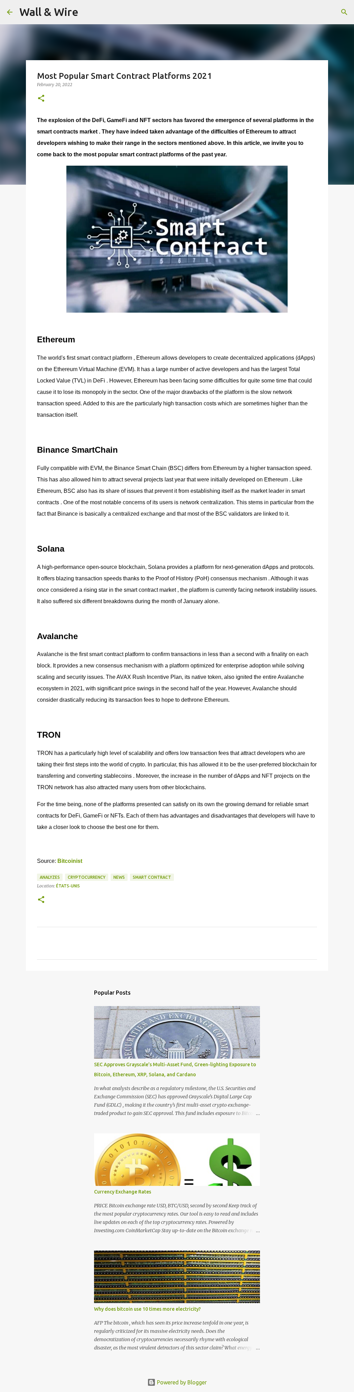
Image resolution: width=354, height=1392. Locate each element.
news (119, 877)
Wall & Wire (48, 12)
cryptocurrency (86, 877)
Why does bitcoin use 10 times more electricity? (147, 1309)
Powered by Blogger (181, 1382)
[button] (41, 98)
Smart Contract (152, 877)
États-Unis (68, 886)
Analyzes (50, 877)
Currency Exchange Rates (122, 1192)
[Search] (88, 12)
